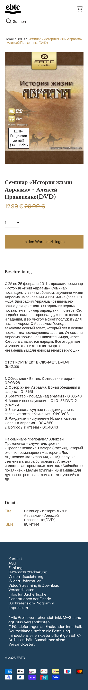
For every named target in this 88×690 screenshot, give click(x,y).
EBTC (21, 658)
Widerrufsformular (24, 581)
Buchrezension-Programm (31, 603)
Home (9, 39)
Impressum (18, 607)
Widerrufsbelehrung (25, 576)
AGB (12, 563)
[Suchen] (9, 22)
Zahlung (15, 568)
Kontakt (15, 558)
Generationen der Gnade (29, 599)
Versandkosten (21, 590)
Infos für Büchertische (27, 594)
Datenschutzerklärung (27, 572)
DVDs (21, 39)
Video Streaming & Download (33, 585)
